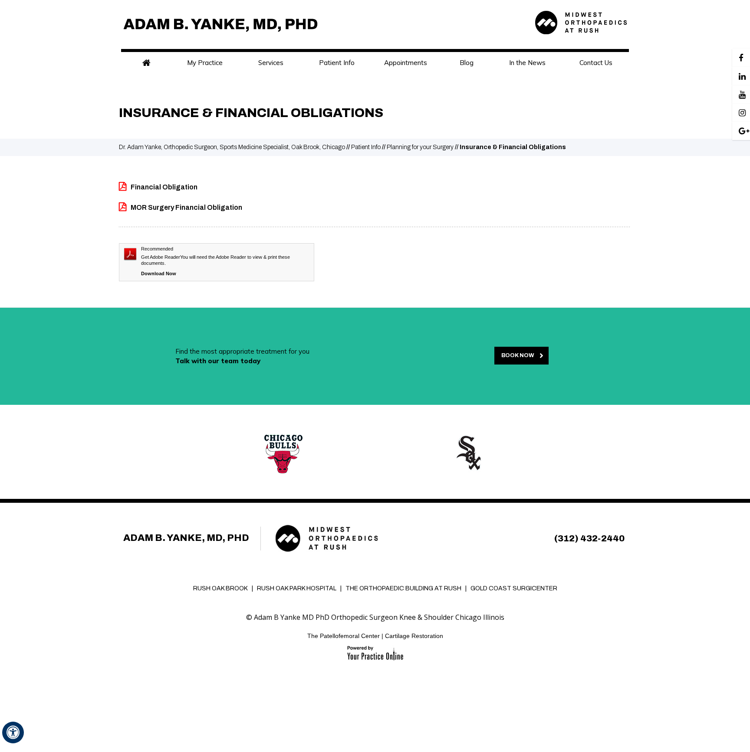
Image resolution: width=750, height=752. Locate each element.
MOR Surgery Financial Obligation (186, 207)
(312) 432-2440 (589, 538)
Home (146, 63)
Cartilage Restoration (414, 635)
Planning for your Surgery (420, 147)
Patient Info (337, 63)
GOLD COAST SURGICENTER (513, 588)
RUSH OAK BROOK (220, 588)
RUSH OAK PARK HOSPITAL (296, 588)
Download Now (158, 273)
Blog (467, 63)
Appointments (405, 63)
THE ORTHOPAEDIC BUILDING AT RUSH (403, 588)
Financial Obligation (164, 187)
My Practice (205, 63)
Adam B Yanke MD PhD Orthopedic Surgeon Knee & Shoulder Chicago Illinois (379, 617)
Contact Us (595, 63)
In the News (527, 63)
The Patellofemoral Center (343, 635)
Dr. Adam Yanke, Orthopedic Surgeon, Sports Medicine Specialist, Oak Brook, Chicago (232, 147)
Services (270, 63)
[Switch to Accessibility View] (13, 732)
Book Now (517, 355)
